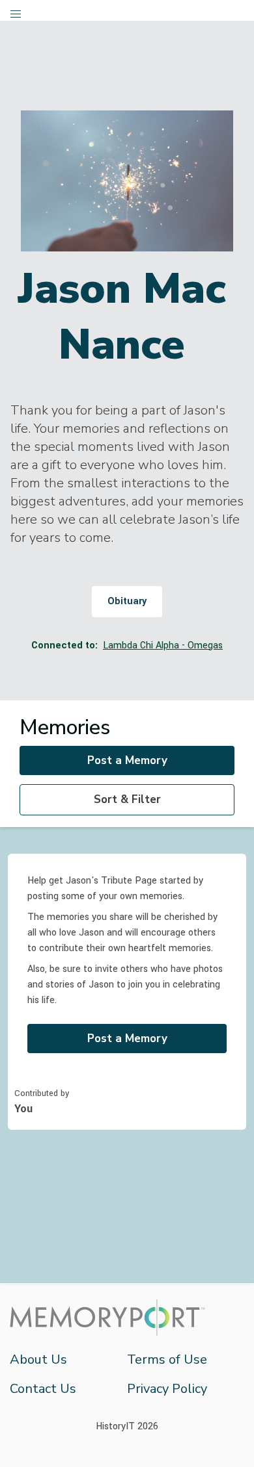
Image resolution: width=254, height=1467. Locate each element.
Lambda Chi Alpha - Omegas (163, 645)
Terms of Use (167, 1359)
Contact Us (43, 1388)
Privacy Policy (167, 1388)
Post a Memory (127, 760)
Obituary (127, 601)
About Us (38, 1359)
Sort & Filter (127, 799)
